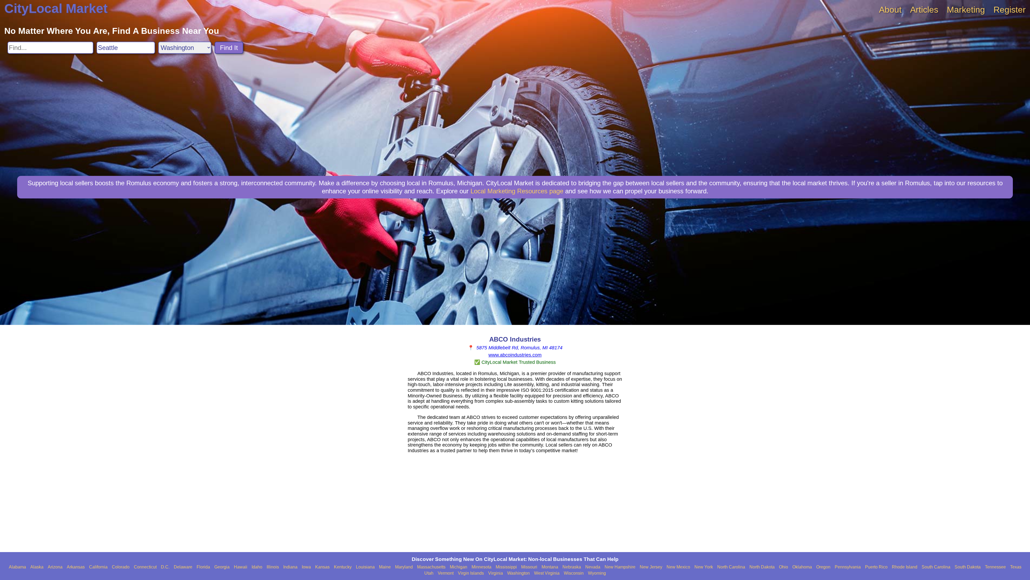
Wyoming (597, 573)
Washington (518, 573)
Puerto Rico (876, 567)
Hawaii (240, 567)
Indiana (290, 567)
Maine (385, 567)
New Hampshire (620, 567)
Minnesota (481, 567)
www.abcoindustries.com (515, 355)
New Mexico (678, 567)
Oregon (823, 567)
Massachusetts (431, 567)
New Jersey (651, 567)
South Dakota (968, 567)
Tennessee (995, 567)
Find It (229, 47)
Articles (924, 10)
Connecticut (145, 567)
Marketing (966, 10)
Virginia (495, 573)
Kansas (322, 567)
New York (703, 567)
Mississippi (506, 567)
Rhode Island (904, 567)
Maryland (404, 567)
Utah (428, 573)
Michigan (458, 567)
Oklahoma (802, 567)
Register (1010, 10)
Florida (203, 567)
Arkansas (76, 567)
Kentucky (343, 567)
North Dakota (762, 567)
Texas (1015, 567)
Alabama (17, 567)
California (98, 567)
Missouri (529, 567)
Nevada (592, 567)
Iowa (306, 567)
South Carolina (936, 567)
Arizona (55, 567)
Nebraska (571, 567)
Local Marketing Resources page (516, 191)
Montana (550, 567)
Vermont (446, 573)
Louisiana (365, 567)
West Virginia (547, 573)
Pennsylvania (848, 567)
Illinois (273, 567)
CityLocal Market (56, 8)
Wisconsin (574, 573)
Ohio (783, 567)
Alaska (36, 567)
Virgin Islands (471, 573)
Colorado (121, 567)
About (890, 10)
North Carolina (731, 567)
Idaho (257, 567)
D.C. (165, 567)
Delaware (183, 567)
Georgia (222, 567)
